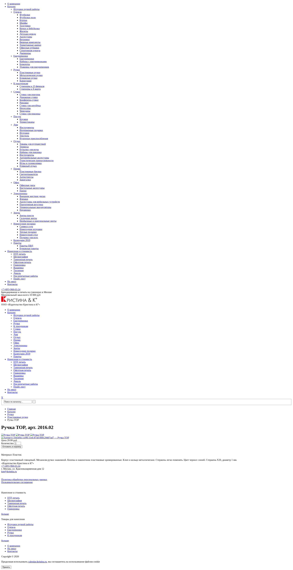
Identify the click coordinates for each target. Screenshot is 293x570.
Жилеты (24, 31)
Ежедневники (20, 56)
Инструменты (27, 127)
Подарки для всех (29, 237)
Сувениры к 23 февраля (32, 86)
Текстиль (24, 135)
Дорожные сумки (29, 97)
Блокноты (25, 64)
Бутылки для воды (29, 149)
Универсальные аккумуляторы (35, 207)
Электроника (20, 193)
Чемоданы (25, 111)
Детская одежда (28, 34)
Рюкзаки (24, 102)
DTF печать (19, 254)
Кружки (24, 119)
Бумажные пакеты (29, 248)
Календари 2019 (21, 240)
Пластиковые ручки (30, 72)
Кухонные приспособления (34, 138)
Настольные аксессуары (32, 188)
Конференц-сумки (29, 100)
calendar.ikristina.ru (37, 561)
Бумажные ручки (28, 78)
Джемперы (25, 53)
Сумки (16, 91)
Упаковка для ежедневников (34, 67)
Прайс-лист (19, 278)
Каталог (11, 6)
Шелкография (20, 256)
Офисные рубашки (29, 47)
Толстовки (25, 25)
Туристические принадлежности (37, 160)
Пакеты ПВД (26, 245)
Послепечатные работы (25, 276)
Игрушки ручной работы (26, 9)
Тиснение (18, 270)
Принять (6, 567)
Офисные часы (27, 185)
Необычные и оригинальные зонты (38, 221)
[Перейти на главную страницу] (19, 301)
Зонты (16, 212)
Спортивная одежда (30, 50)
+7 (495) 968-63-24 (10, 289)
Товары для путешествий (33, 144)
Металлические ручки (31, 75)
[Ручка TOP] (8, 435)
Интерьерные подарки (31, 130)
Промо (16, 168)
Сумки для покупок (30, 94)
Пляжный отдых (28, 166)
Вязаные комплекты (30, 42)
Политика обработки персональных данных (24, 479)
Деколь (17, 273)
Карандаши (25, 80)
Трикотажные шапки (30, 45)
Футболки (25, 14)
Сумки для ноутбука (30, 105)
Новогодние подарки (24, 223)
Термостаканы (27, 122)
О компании (13, 3)
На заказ (11, 281)
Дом (15, 124)
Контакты (12, 284)
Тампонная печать (23, 259)
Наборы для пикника (31, 152)
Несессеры (25, 108)
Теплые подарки (28, 232)
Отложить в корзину (11, 446)
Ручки (16, 69)
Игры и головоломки (31, 163)
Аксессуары (26, 36)
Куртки (23, 20)
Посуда (17, 116)
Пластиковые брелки (30, 171)
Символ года (26, 226)
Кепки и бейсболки (30, 28)
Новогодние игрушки (31, 229)
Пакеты (17, 243)
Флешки (24, 199)
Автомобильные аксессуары (34, 157)
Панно (23, 190)
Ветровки (25, 39)
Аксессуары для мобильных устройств (40, 201)
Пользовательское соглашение (17, 482)
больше (5, 514)
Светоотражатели (29, 174)
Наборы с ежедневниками (33, 61)
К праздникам (20, 83)
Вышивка (18, 267)
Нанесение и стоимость (19, 251)
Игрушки (24, 133)
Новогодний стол (29, 234)
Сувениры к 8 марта (30, 89)
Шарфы (23, 23)
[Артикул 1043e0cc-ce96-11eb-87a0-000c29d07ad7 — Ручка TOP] (35, 437)
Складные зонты (28, 218)
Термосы (24, 146)
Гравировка (19, 265)
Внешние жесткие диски (32, 196)
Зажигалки (25, 179)
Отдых (16, 141)
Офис (16, 182)
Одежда (17, 12)
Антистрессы (26, 177)
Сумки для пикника (30, 113)
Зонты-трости (27, 215)
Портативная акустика (31, 204)
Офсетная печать (22, 262)
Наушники (25, 210)
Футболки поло (28, 17)
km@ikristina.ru (9, 471)
